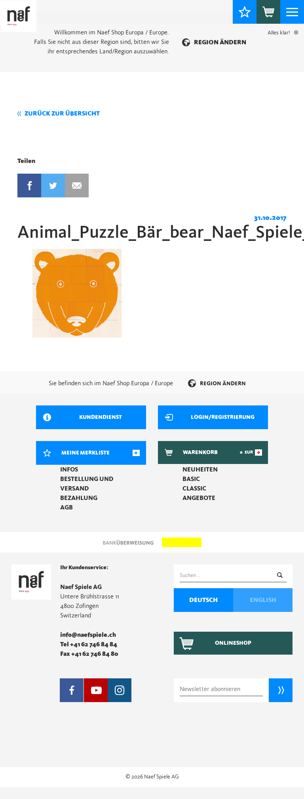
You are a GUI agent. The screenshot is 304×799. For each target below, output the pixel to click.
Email (77, 185)
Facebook (29, 185)
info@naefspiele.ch (88, 635)
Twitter (53, 185)
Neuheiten (200, 469)
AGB (66, 507)
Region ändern (220, 42)
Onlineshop (233, 643)
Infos (69, 469)
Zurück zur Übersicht (62, 113)
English (263, 600)
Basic (191, 479)
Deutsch (203, 600)
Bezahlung (78, 498)
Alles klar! (279, 33)
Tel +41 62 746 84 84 (88, 644)
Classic (194, 488)
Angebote (198, 498)
